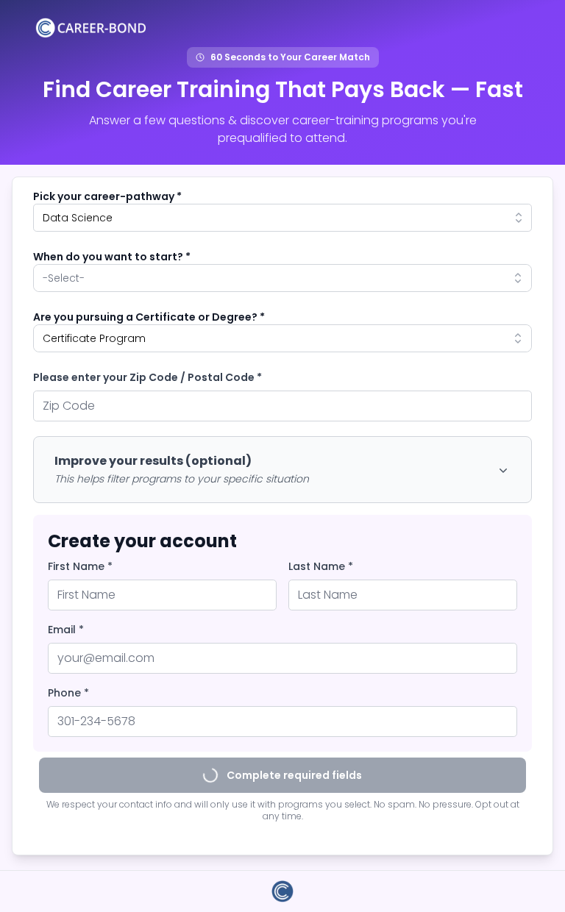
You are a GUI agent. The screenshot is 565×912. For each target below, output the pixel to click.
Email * (66, 629)
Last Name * (320, 566)
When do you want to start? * (112, 256)
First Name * (80, 566)
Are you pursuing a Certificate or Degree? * (149, 317)
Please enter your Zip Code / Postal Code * (147, 377)
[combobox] (282, 218)
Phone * (68, 692)
